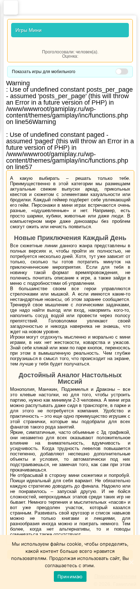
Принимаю (70, 576)
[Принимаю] (131, 562)
